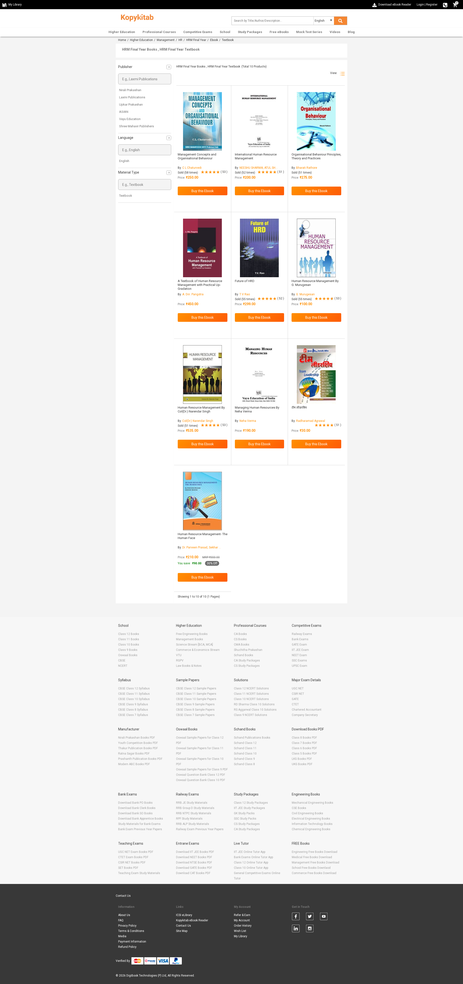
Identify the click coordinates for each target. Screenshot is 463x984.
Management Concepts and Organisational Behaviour (197, 156)
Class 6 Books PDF (304, 748)
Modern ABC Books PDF (134, 764)
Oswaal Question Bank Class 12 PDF (200, 774)
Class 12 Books (128, 634)
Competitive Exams (197, 32)
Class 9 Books (127, 650)
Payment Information (132, 941)
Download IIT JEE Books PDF (195, 852)
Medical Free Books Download (312, 857)
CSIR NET (298, 693)
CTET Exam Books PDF (133, 857)
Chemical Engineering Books (311, 829)
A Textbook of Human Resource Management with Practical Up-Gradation (200, 284)
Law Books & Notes (189, 665)
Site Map (181, 931)
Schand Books (243, 655)
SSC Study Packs (245, 818)
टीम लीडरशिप (299, 407)
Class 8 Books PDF (304, 737)
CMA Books (241, 644)
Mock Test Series (309, 32)
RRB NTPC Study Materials (193, 813)
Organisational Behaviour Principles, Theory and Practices (316, 156)
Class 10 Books (128, 644)
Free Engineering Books (192, 634)
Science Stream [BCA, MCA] (194, 644)
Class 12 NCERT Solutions (251, 688)
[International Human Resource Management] (259, 121)
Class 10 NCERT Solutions (251, 699)
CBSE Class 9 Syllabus (133, 704)
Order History (243, 925)
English (124, 161)
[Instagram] (310, 929)
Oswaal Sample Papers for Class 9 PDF (202, 769)
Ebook (214, 40)
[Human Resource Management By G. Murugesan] (316, 248)
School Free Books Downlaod (311, 867)
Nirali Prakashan (130, 90)
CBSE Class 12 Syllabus (134, 688)
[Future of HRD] (259, 248)
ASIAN (123, 112)
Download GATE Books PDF (194, 867)
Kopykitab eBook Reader (192, 920)
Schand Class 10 (245, 753)
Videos (335, 32)
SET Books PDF (128, 867)
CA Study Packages (247, 660)
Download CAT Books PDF (193, 873)
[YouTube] (324, 917)
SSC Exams (299, 660)
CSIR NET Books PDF (131, 862)
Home (122, 40)
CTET (295, 704)
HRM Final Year (196, 40)
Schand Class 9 (244, 759)
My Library (240, 936)
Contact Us (123, 895)
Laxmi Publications (132, 97)
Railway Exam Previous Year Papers (200, 829)
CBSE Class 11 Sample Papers (196, 693)
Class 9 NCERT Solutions (250, 715)
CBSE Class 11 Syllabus (134, 693)
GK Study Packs (244, 813)
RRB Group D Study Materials (195, 808)
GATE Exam (299, 644)
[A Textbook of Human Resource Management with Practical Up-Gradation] (202, 248)
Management (166, 40)
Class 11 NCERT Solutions (251, 693)
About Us (124, 915)
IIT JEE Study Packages (249, 808)
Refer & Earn (242, 915)
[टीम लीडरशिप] (316, 374)
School (225, 32)
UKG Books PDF (302, 764)
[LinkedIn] (296, 929)
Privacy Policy (127, 925)
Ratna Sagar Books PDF (134, 753)
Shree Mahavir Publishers (136, 126)
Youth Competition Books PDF (138, 743)
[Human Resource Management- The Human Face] (202, 501)
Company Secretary (305, 715)
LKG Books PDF (302, 759)
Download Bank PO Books (135, 802)
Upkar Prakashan (131, 104)
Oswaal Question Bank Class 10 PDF (200, 780)
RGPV (180, 660)
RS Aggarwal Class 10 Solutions (255, 709)
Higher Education (122, 32)
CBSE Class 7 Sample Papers (195, 715)
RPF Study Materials (189, 818)
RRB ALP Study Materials (192, 824)
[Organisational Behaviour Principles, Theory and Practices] (316, 121)
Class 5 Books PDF (304, 753)
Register (431, 4)
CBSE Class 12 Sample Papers (196, 688)
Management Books (189, 639)
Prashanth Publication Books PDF (140, 759)
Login (420, 4)
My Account (242, 920)
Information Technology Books (312, 824)
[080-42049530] (445, 4)
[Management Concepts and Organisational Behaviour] (202, 121)
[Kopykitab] (136, 17)
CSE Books (299, 808)
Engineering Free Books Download (314, 852)
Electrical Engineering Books (311, 818)
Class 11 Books (128, 639)
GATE (295, 699)
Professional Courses (159, 32)
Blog (351, 32)
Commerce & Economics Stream (198, 650)
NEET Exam (299, 655)
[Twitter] (310, 917)
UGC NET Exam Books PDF (135, 852)
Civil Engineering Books (307, 813)
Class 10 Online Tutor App (251, 867)
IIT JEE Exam (300, 650)
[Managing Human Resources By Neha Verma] (259, 374)
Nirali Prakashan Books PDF (136, 737)
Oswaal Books (127, 655)
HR (180, 40)
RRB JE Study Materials (191, 802)
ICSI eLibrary (184, 915)
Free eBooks (279, 32)
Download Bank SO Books (135, 813)
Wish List (240, 931)
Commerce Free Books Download (314, 873)
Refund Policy (127, 947)
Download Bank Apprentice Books (140, 818)
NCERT (122, 665)
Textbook (125, 195)
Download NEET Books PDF (194, 857)
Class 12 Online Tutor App (251, 862)
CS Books (240, 639)
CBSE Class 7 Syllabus (133, 715)
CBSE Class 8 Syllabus (133, 709)
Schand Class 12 (245, 743)
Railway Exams (302, 634)
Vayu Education (130, 119)
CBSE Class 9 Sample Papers (195, 704)
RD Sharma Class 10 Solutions (254, 704)
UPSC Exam (299, 665)
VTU (179, 655)
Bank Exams (300, 639)
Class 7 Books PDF (304, 743)
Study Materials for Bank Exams (139, 824)
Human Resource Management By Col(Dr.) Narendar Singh (201, 409)
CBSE (121, 660)
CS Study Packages (247, 665)
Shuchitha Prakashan (248, 650)
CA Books (240, 634)
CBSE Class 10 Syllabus (134, 699)
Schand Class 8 (244, 764)
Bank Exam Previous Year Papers (140, 829)
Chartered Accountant (306, 709)
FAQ (120, 920)
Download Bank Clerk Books (137, 808)
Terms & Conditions (131, 931)
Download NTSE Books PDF (194, 862)
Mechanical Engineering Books (312, 802)
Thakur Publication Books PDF (138, 748)
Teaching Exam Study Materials (139, 873)
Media (122, 936)
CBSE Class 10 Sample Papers (196, 699)
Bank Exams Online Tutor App (253, 857)
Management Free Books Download (315, 862)
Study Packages (250, 32)
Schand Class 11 (245, 748)
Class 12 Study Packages (251, 802)
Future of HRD (244, 281)
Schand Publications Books (252, 737)
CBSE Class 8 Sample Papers (195, 709)
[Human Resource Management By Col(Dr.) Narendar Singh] (202, 374)
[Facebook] (296, 917)
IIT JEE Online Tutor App (249, 852)
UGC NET (298, 688)
